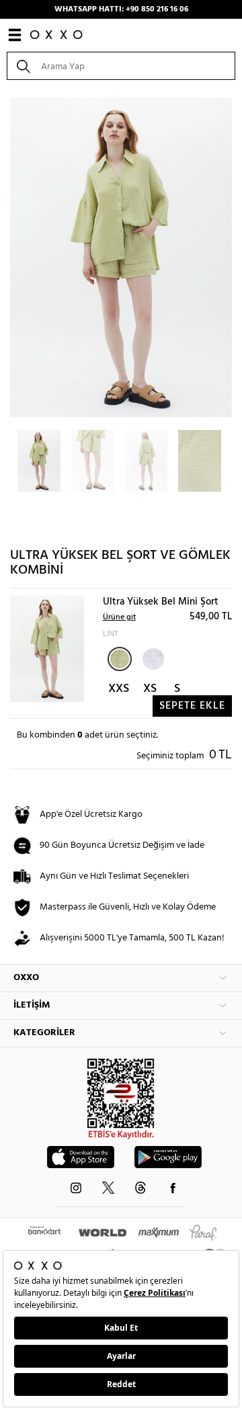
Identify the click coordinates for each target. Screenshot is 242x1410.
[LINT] (120, 659)
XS (150, 689)
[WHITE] (152, 657)
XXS (118, 689)
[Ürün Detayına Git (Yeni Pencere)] (47, 648)
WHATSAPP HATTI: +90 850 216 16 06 (121, 9)
